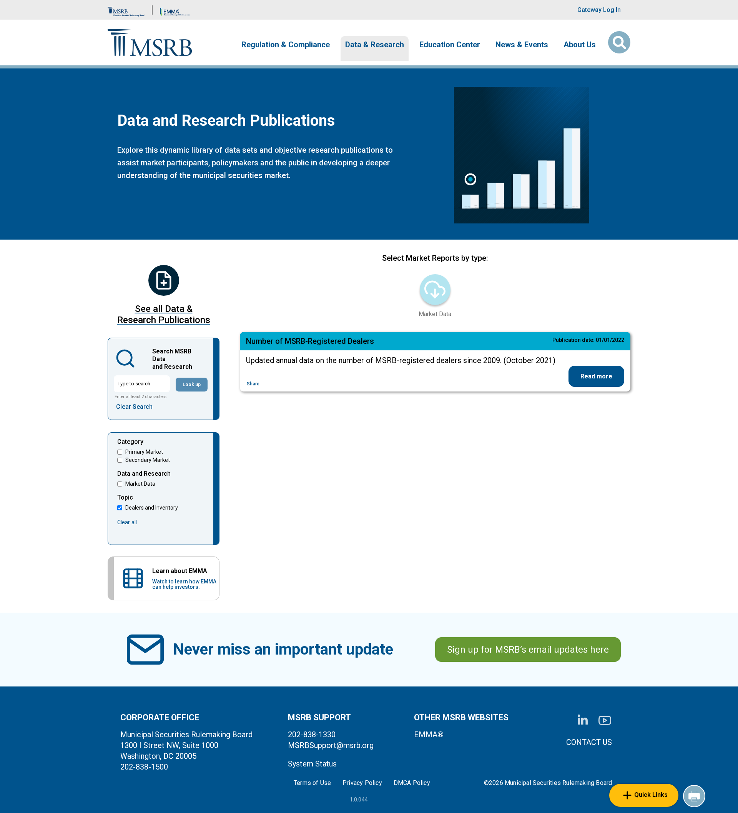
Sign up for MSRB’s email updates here (528, 649)
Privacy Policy (362, 783)
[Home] (150, 42)
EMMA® (429, 734)
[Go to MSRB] (126, 10)
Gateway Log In (599, 9)
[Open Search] (619, 42)
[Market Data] (435, 289)
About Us (579, 44)
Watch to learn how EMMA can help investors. (184, 584)
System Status (312, 763)
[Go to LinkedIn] (583, 720)
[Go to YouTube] (604, 720)
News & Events (521, 44)
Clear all (127, 522)
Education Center (449, 44)
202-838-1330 (312, 734)
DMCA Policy (412, 783)
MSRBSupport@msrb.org (331, 745)
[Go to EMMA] (175, 10)
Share (253, 384)
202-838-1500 (144, 766)
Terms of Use (312, 783)
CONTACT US (589, 742)
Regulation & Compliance (285, 44)
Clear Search (134, 406)
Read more (596, 376)
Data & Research (374, 44)
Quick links (651, 794)
